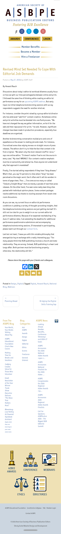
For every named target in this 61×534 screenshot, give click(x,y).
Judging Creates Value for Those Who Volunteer (9, 369)
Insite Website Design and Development (33, 526)
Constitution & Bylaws (34, 508)
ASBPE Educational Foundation (15, 508)
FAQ (44, 508)
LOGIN (47, 38)
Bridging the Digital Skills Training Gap (48, 302)
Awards (24, 333)
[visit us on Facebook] (21, 31)
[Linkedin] (30, 266)
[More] (39, 273)
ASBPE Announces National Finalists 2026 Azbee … (42, 368)
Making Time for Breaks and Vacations (9, 356)
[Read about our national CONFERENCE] (30, 459)
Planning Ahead (11, 301)
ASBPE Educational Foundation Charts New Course (9, 344)
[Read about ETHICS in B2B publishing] (21, 484)
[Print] (21, 273)
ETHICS (21, 494)
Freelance (25, 354)
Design (13, 283)
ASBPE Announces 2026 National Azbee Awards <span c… (43, 352)
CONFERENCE (32, 38)
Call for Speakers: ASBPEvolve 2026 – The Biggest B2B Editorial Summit (42, 418)
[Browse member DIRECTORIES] (40, 484)
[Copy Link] (27, 273)
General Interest (25, 359)
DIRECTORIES (40, 494)
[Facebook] (25, 266)
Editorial (25, 344)
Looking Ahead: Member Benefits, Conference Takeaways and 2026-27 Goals (42, 333)
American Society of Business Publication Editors (33, 522)
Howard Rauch (43, 283)
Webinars (11, 287)
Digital (20, 283)
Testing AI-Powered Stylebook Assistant (9, 420)
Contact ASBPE (30, 513)
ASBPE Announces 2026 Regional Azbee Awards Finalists (43, 401)
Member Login (51, 508)
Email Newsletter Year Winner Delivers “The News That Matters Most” (9, 392)
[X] (36, 266)
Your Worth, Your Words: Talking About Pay (9, 331)
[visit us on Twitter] (29, 31)
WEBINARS (49, 469)
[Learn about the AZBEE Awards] (11, 458)
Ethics (24, 347)
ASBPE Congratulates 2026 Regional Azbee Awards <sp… (43, 384)
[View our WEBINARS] (49, 459)
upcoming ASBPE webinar (35, 101)
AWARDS (15, 38)
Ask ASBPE (24, 328)
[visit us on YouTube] (43, 31)
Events (24, 351)
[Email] (33, 273)
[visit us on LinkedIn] (35, 31)
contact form (32, 229)
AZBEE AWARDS (11, 470)
